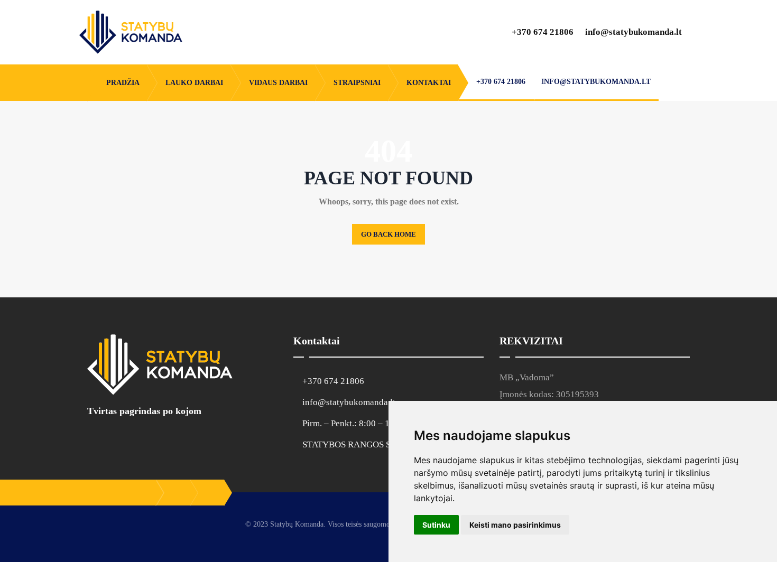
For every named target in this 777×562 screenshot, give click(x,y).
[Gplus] (116, 438)
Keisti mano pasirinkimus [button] (515, 524)
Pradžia (123, 83)
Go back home (388, 234)
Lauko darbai (194, 83)
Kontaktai (428, 83)
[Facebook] (95, 438)
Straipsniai (357, 83)
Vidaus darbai (278, 83)
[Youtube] (136, 438)
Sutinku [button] (436, 524)
